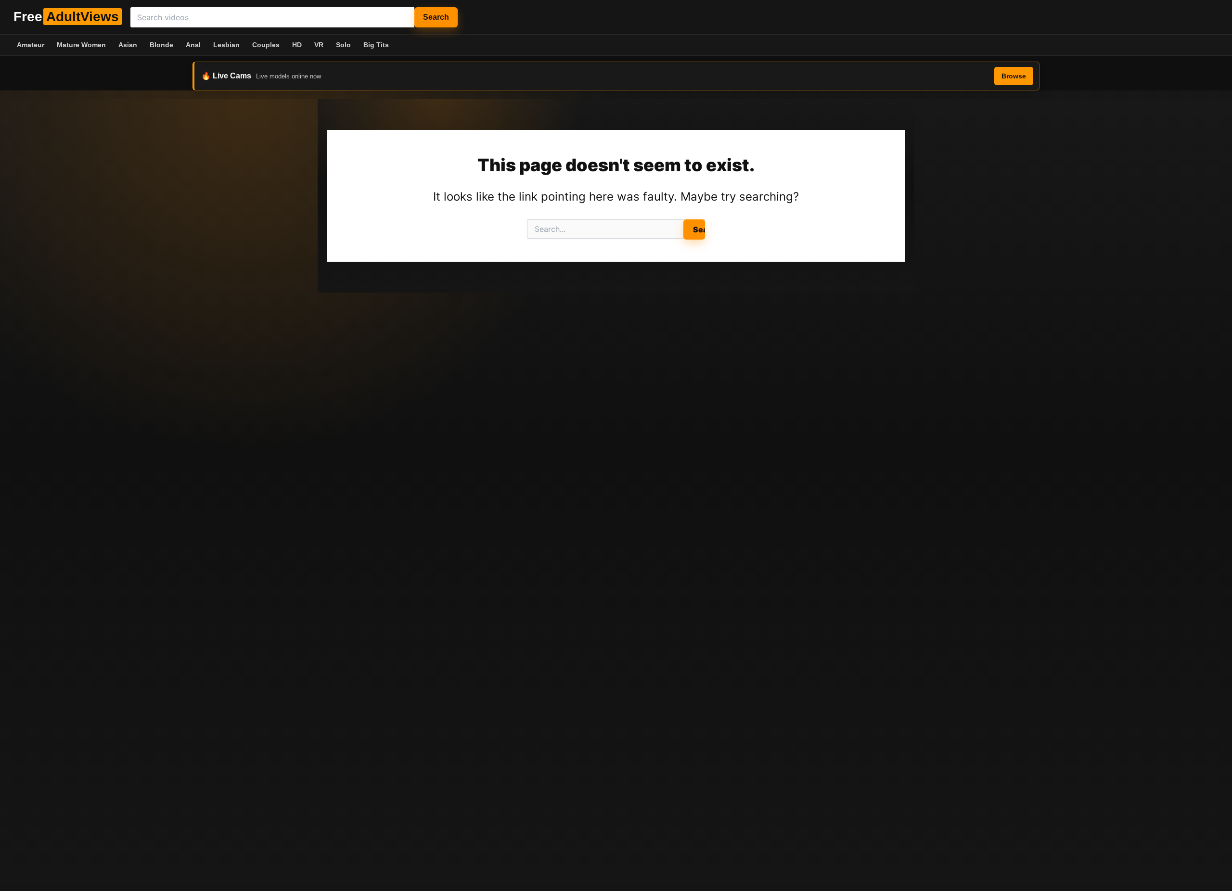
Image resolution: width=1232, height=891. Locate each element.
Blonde (161, 45)
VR (318, 45)
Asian (127, 45)
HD (297, 45)
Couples (266, 45)
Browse (1013, 76)
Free (66, 16)
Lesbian (226, 45)
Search (436, 17)
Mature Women (81, 45)
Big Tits (376, 45)
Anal (193, 45)
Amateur (30, 45)
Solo (343, 45)
